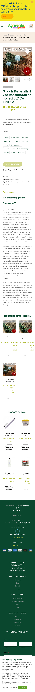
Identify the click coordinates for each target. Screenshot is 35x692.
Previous (29, 80)
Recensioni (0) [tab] (9, 203)
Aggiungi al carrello (13, 164)
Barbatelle (9, 182)
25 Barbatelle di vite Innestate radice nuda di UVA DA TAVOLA (9, 381)
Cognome (22, 648)
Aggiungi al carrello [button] (9, 448)
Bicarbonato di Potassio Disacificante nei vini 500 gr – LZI (25, 434)
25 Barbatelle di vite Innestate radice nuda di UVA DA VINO (26, 338)
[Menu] (3, 26)
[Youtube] (17, 545)
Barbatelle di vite (21, 35)
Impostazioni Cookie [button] (10, 687)
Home (5, 35)
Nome (6, 648)
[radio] (6, 137)
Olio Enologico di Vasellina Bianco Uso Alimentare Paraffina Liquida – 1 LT (9, 474)
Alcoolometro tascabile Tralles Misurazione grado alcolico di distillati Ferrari (9, 434)
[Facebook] (14, 545)
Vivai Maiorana (23, 182)
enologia (16, 182)
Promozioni (7, 16)
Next (29, 78)
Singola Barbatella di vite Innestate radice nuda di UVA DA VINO (9, 338)
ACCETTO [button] (22, 687)
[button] (27, 51)
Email (6, 652)
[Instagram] (21, 545)
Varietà (5, 131)
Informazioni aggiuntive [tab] (14, 197)
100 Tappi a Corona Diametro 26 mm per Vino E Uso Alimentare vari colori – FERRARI (25, 474)
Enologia (11, 35)
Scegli (9, 356)
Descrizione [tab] (8, 192)
